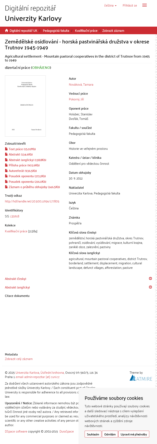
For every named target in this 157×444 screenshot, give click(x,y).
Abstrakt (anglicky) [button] (17, 287)
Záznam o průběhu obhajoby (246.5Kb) (34, 187)
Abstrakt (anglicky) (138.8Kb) (27, 159)
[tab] (34, 216)
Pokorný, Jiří (76, 99)
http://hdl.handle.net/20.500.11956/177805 (32, 201)
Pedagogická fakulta (56, 30)
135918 (14, 216)
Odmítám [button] (110, 434)
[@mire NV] (141, 377)
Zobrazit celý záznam (19, 358)
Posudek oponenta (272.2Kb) (27, 176)
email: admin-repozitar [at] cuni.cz (37, 376)
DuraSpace (66, 431)
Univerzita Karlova (27, 372)
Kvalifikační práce (86, 30)
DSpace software (16, 431)
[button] (110, 5)
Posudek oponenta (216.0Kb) (27, 181)
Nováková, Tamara (81, 84)
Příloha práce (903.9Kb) (24, 165)
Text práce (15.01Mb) (22, 149)
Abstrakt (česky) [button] (15, 278)
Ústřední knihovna (52, 372)
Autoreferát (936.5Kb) (22, 170)
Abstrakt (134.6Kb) (20, 154)
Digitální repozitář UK (23, 30)
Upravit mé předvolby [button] (134, 434)
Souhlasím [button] (93, 434)
